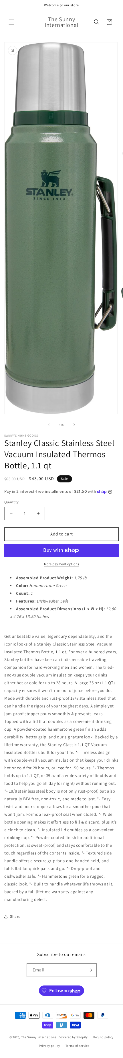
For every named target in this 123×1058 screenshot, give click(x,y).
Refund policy (103, 1037)
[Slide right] (74, 424)
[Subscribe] (90, 970)
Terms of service (78, 1046)
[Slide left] (49, 424)
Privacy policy (49, 1046)
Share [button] (15, 916)
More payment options (61, 564)
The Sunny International (39, 1037)
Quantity (11, 502)
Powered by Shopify (73, 1037)
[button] (11, 22)
